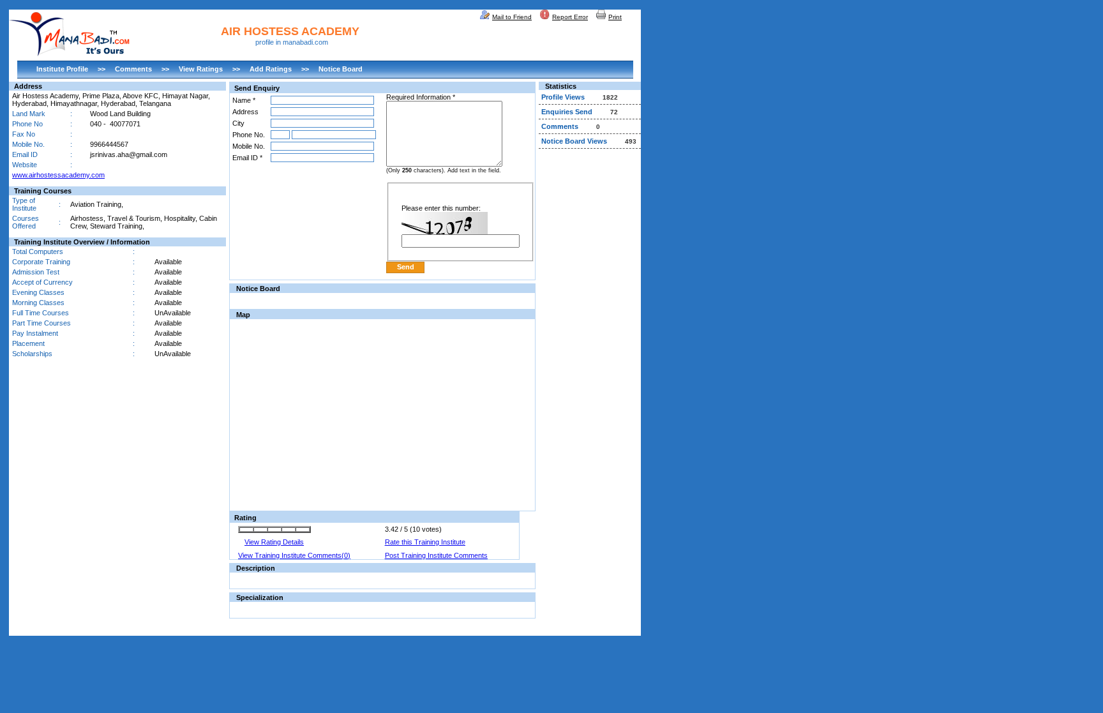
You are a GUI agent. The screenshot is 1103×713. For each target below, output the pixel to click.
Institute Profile (62, 69)
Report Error (570, 16)
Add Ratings (271, 69)
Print (615, 16)
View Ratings (201, 69)
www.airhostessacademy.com (58, 175)
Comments (133, 69)
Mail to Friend (512, 16)
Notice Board (341, 69)
